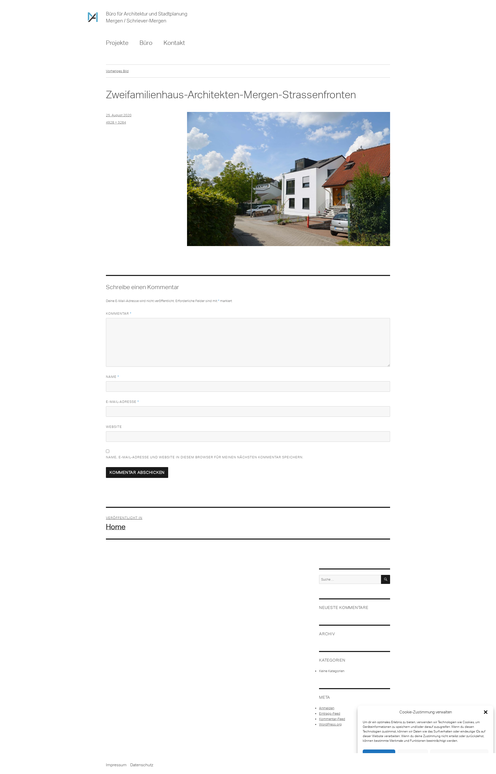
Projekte (117, 42)
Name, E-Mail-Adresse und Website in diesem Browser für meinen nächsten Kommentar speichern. (205, 457)
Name (112, 377)
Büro (146, 42)
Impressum (116, 764)
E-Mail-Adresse (122, 402)
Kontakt (174, 42)
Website (114, 427)
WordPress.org (330, 724)
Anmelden (326, 708)
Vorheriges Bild (117, 71)
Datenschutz (141, 764)
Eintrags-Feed (329, 713)
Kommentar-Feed (332, 719)
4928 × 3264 (116, 122)
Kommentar (118, 313)
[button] (485, 712)
